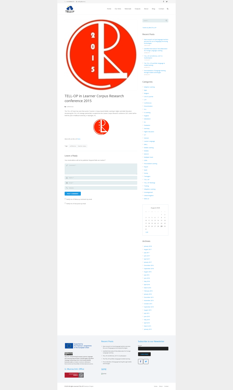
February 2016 (148, 291)
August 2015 (147, 310)
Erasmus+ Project (88, 386)
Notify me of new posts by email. (76, 203)
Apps (145, 90)
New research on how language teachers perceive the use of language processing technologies (156, 41)
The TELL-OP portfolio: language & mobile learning (116, 359)
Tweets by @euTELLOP (149, 27)
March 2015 (147, 326)
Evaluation (147, 125)
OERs (145, 160)
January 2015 (148, 329)
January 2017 (148, 262)
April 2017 (147, 259)
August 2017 (147, 249)
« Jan (146, 232)
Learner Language (149, 141)
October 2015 (148, 304)
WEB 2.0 (146, 199)
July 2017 (146, 252)
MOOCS (146, 154)
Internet (146, 138)
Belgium (146, 93)
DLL (145, 109)
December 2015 (149, 297)
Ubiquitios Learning (149, 189)
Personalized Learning (150, 163)
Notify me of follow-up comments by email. (79, 199)
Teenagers (147, 176)
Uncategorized (148, 192)
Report (146, 167)
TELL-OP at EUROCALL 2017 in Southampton (114, 356)
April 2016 (147, 284)
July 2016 (146, 275)
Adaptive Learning (149, 87)
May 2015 (147, 320)
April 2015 (147, 323)
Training (146, 186)
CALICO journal (148, 96)
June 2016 (147, 278)
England (146, 116)
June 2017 (147, 256)
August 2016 (147, 272)
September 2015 (149, 307)
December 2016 (149, 265)
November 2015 (149, 300)
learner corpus (82, 146)
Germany (146, 128)
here (79, 139)
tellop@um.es (81, 1)
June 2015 (147, 316)
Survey (146, 173)
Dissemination (148, 106)
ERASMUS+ (147, 119)
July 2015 (146, 313)
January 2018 (148, 246)
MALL (146, 144)
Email (140, 346)
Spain (145, 170)
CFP (145, 100)
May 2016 (147, 281)
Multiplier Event (148, 157)
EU (145, 122)
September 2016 (149, 268)
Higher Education (149, 132)
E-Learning (147, 112)
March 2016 (147, 288)
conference (73, 146)
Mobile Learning (149, 147)
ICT (145, 135)
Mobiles (146, 151)
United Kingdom (149, 195)
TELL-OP (146, 179)
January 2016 (148, 294)
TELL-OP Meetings (149, 183)
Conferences (70, 106)
